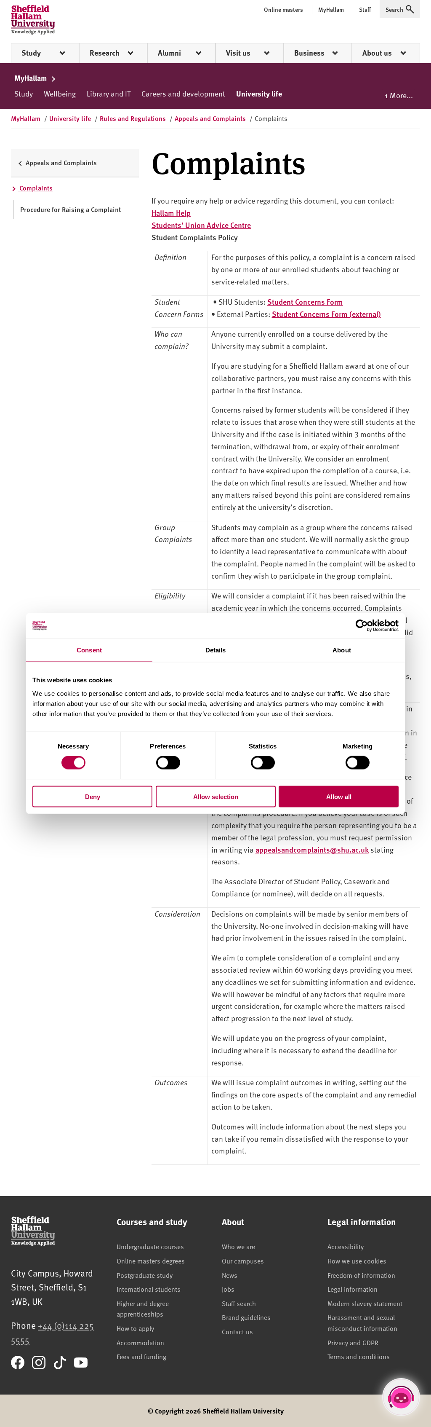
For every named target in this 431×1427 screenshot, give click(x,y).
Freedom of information (361, 1274)
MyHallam (31, 77)
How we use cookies (356, 1260)
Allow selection (215, 796)
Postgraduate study (145, 1274)
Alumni (169, 52)
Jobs (228, 1288)
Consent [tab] (89, 650)
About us (377, 52)
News (229, 1274)
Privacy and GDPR (352, 1342)
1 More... (399, 95)
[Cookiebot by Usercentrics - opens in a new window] (362, 626)
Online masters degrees (151, 1260)
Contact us (237, 1331)
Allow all (338, 796)
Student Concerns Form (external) (326, 313)
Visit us (238, 52)
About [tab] (342, 650)
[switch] (168, 763)
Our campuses (243, 1260)
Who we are (238, 1246)
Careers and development (183, 93)
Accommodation (140, 1342)
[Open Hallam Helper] (401, 1397)
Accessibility (345, 1246)
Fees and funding (141, 1356)
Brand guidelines (246, 1317)
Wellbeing (60, 93)
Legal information (352, 1288)
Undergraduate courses (150, 1246)
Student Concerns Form (305, 301)
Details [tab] (215, 650)
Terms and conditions (358, 1356)
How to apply (135, 1328)
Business (309, 52)
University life (259, 93)
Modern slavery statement (364, 1303)
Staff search (239, 1303)
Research (105, 52)
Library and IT (108, 93)
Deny (92, 796)
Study (31, 52)
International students (149, 1288)
